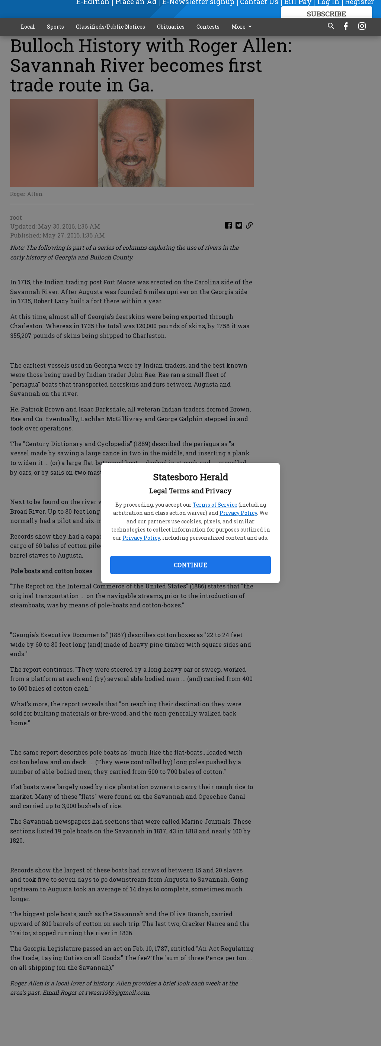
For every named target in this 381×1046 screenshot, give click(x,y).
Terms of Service (215, 504)
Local (28, 26)
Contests (208, 26)
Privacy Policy (238, 512)
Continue (190, 565)
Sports (55, 26)
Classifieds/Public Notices (110, 26)
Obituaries (171, 26)
